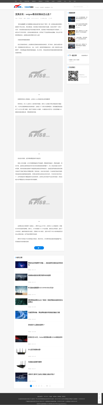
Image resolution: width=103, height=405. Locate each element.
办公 (65, 1)
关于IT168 (46, 396)
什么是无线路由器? (34, 349)
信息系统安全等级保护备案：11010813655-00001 (55, 401)
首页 (16, 1)
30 (47, 385)
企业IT (53, 1)
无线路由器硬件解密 (35, 362)
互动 (70, 1)
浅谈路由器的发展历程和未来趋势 (39, 275)
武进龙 (28, 18)
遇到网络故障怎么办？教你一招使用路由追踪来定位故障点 (45, 301)
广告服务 (50, 396)
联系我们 (64, 396)
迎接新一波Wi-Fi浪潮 (74, 59)
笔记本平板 (27, 1)
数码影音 (40, 1)
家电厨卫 (34, 1)
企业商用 (59, 1)
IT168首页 (37, 7)
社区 (75, 1)
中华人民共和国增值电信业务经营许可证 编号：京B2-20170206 (48, 398)
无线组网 (42, 7)
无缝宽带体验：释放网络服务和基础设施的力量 (44, 312)
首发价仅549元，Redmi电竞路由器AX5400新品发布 (45, 337)
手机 (21, 1)
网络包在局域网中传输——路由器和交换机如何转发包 (45, 264)
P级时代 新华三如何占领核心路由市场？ (41, 374)
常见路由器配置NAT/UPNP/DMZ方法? (41, 288)
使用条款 (55, 396)
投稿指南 (59, 396)
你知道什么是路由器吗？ (36, 325)
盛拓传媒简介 (40, 396)
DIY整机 (47, 1)
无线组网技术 (47, 7)
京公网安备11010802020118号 (71, 401)
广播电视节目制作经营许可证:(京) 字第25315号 (35, 401)
